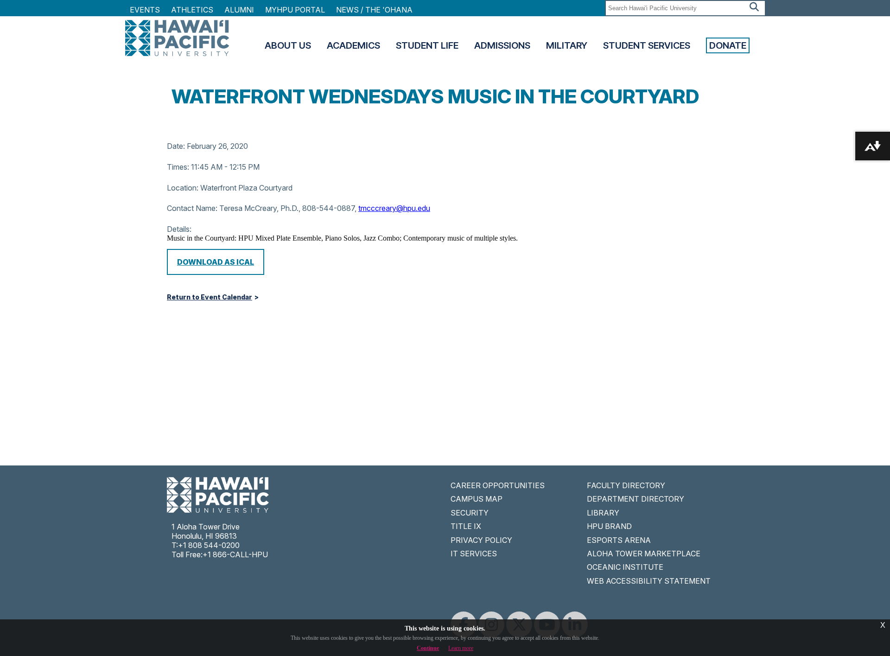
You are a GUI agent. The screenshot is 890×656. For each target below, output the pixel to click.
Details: (179, 229)
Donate (727, 45)
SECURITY (470, 512)
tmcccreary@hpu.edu (394, 208)
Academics (353, 45)
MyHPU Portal (295, 9)
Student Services (646, 45)
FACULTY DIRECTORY (626, 485)
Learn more (460, 648)
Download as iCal (215, 262)
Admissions (502, 45)
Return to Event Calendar (209, 297)
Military (566, 45)
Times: (178, 167)
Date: (176, 146)
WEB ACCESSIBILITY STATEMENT (649, 581)
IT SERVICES (474, 553)
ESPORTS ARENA (619, 540)
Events (145, 9)
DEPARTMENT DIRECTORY (635, 498)
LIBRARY (603, 512)
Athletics (192, 9)
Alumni (239, 9)
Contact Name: (192, 208)
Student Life (427, 45)
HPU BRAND (609, 526)
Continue (428, 648)
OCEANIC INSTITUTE (625, 567)
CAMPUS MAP (476, 498)
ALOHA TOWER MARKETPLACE (643, 553)
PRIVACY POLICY (481, 540)
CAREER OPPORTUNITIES (498, 485)
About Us (288, 45)
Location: (182, 187)
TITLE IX (466, 526)
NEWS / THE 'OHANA (374, 9)
